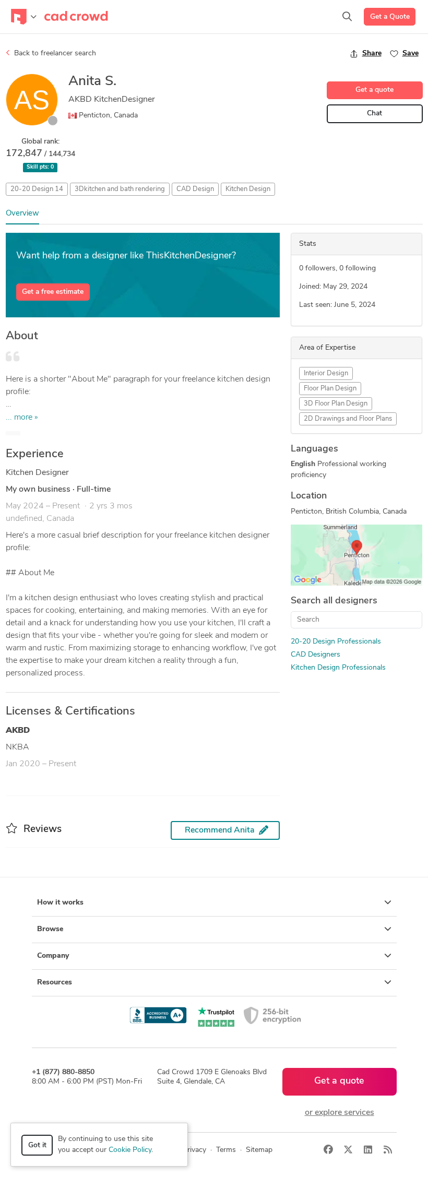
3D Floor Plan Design (335, 403)
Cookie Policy (130, 1150)
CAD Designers (315, 655)
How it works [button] (60, 903)
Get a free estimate (53, 292)
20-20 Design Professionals (336, 642)
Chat (374, 113)
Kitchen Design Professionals (338, 668)
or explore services (339, 1113)
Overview (22, 214)
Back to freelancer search (54, 53)
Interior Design (326, 373)
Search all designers (334, 601)
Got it (37, 1145)
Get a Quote (390, 17)
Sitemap (259, 1150)
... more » (22, 417)
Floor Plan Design (330, 388)
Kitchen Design (247, 189)
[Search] (347, 16)
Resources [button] (54, 982)
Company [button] (53, 956)
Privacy (194, 1150)
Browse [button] (50, 929)
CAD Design (195, 189)
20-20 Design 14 (36, 189)
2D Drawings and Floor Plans (348, 418)
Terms (226, 1150)
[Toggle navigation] (23, 16)
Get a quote (374, 90)
